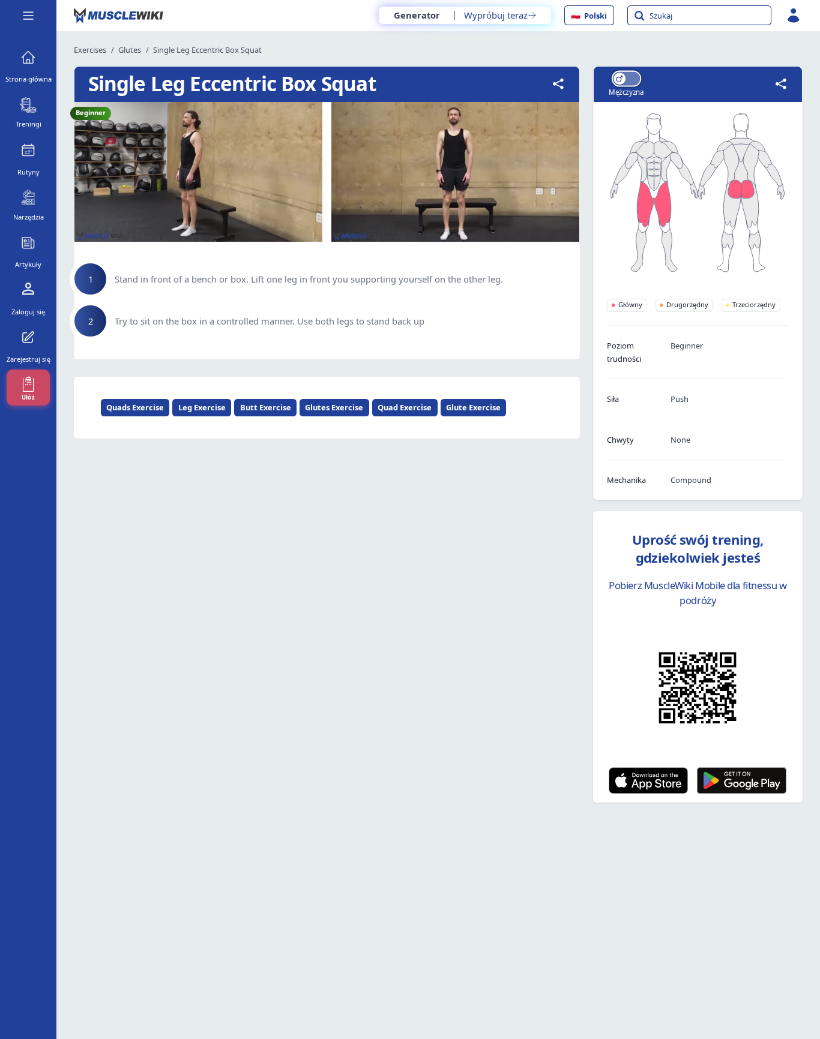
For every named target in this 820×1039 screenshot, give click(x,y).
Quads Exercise (135, 407)
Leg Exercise (202, 407)
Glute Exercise (473, 407)
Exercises (90, 49)
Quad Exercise (405, 407)
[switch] (626, 78)
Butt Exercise (265, 407)
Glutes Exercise (334, 407)
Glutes (129, 49)
